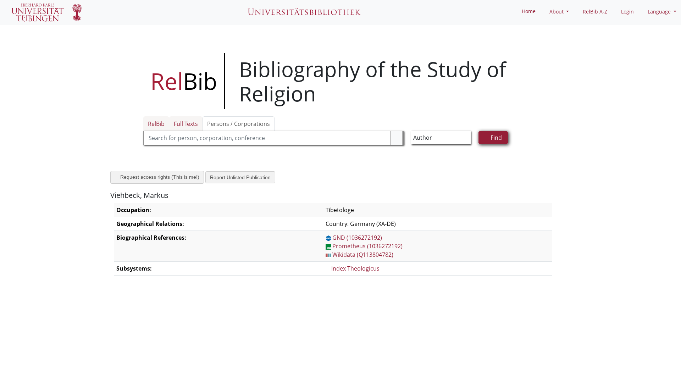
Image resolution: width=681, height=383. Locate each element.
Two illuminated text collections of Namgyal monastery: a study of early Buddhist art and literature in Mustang (266, 304)
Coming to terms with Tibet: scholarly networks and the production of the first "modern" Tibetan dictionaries (264, 345)
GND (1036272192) (357, 238)
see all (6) (126, 375)
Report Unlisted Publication (242, 177)
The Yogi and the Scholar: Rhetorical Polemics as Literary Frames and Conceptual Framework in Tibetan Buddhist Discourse (284, 318)
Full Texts (186, 124)
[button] (553, 11)
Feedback (25, 366)
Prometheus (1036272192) (367, 246)
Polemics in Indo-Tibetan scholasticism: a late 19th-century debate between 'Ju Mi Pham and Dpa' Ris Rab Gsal (266, 359)
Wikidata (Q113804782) (362, 255)
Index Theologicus (356, 268)
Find (496, 137)
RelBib (156, 124)
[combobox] (273, 138)
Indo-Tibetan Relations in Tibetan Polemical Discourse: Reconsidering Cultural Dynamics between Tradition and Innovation (283, 331)
